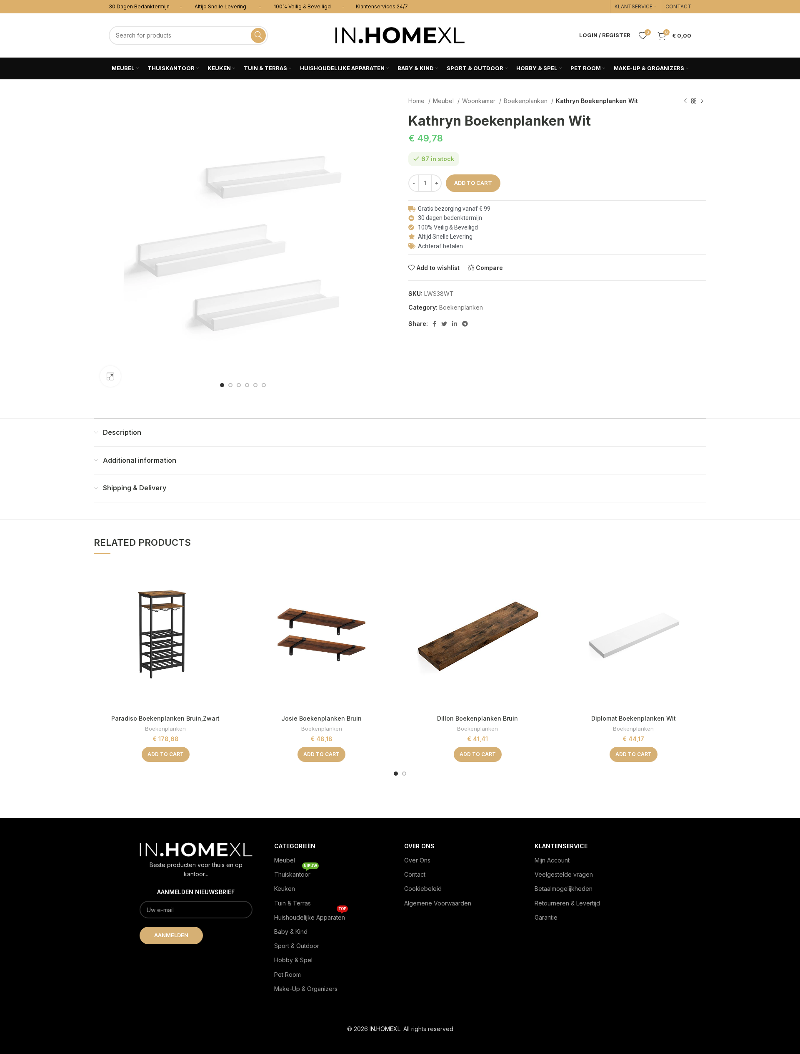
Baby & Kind (291, 931)
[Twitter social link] (444, 323)
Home (417, 100)
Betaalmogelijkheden (563, 888)
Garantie (546, 917)
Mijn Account (552, 860)
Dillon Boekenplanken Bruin (477, 718)
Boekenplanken (526, 100)
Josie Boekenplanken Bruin (321, 718)
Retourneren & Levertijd (567, 903)
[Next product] (702, 101)
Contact (414, 874)
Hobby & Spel (293, 959)
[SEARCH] (258, 35)
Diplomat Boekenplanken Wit (633, 718)
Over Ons (417, 860)
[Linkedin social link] (455, 323)
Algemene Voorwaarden (437, 903)
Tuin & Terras (292, 903)
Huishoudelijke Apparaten (310, 915)
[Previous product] (685, 101)
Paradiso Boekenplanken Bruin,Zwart (165, 718)
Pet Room (287, 974)
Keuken (284, 888)
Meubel (444, 100)
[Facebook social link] (434, 323)
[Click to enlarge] (110, 376)
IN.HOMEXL (385, 1028)
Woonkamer (479, 100)
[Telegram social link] (465, 323)
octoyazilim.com (400, 1042)
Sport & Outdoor (296, 945)
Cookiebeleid (423, 888)
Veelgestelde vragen (564, 874)
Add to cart (473, 182)
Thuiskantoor (295, 872)
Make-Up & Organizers (306, 988)
